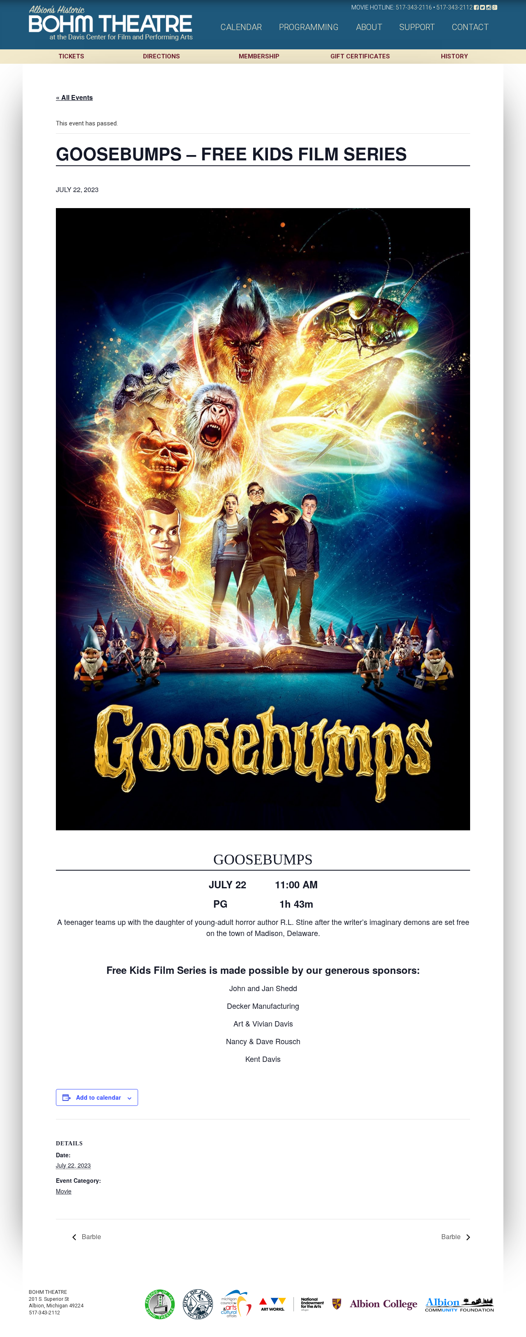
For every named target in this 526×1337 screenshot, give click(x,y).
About (369, 27)
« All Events (74, 97)
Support (417, 27)
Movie (64, 1191)
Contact (470, 27)
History (454, 56)
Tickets (71, 56)
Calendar (241, 27)
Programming (309, 27)
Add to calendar (98, 1097)
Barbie (90, 1236)
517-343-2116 (414, 7)
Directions (161, 56)
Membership (259, 56)
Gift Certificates (360, 56)
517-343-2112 (454, 7)
